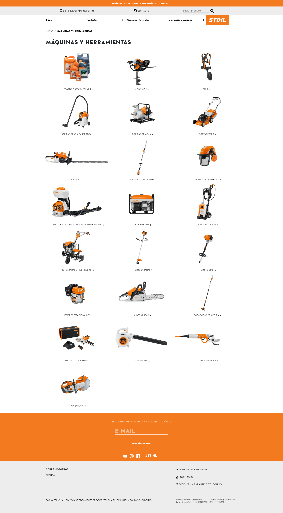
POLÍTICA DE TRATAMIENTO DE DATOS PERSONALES (90, 500)
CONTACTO (186, 476)
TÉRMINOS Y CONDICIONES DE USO (134, 500)
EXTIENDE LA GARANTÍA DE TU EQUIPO (200, 484)
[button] (198, 11)
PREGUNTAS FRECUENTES (194, 469)
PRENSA (50, 475)
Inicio (49, 31)
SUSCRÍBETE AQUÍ (141, 443)
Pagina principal (55, 500)
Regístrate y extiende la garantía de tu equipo (141, 3)
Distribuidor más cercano (78, 10)
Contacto (143, 10)
